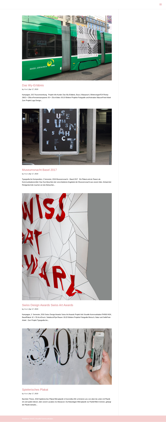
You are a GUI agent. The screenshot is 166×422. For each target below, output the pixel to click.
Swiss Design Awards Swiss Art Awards (47, 305)
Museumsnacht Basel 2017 (39, 170)
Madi (26, 89)
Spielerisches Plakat (35, 389)
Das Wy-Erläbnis (33, 85)
